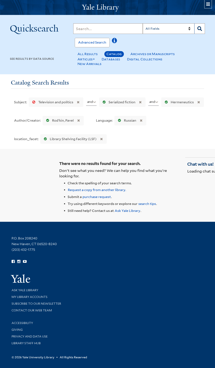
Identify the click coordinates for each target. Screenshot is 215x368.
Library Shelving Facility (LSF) (73, 139)
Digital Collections (145, 59)
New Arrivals (89, 64)
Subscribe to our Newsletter (36, 303)
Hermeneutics (182, 102)
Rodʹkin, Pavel (62, 120)
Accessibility (22, 323)
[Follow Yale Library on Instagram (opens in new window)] (18, 261)
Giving (17, 329)
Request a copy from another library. (97, 190)
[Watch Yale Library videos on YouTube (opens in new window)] (25, 261)
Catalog (114, 54)
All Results (87, 54)
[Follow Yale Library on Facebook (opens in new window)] (13, 261)
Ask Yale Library (127, 211)
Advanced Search (92, 42)
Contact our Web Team (32, 310)
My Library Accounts (29, 297)
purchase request (97, 197)
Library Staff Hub (26, 343)
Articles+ (86, 59)
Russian (130, 120)
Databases (111, 59)
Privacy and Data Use (30, 336)
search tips (147, 204)
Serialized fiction (122, 102)
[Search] (199, 28)
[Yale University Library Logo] (107, 7)
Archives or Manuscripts (152, 54)
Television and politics (56, 102)
